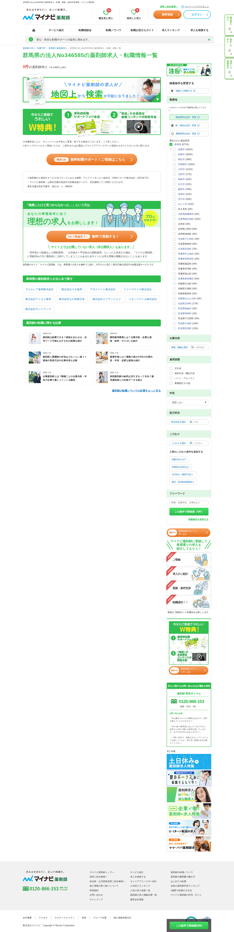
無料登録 (167, 14)
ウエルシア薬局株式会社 (39, 289)
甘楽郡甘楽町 (185, 249)
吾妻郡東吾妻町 (186, 278)
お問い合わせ (96, 895)
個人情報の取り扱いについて (104, 886)
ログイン (197, 14)
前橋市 (181, 149)
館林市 (181, 179)
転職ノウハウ (113, 30)
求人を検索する (199, 30)
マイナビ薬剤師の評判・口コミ (186, 895)
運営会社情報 (137, 899)
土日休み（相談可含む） (183, 474)
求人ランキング (171, 30)
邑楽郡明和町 (185, 313)
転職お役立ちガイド (142, 30)
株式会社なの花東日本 (72, 299)
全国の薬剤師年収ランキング (185, 886)
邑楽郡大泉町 (185, 323)
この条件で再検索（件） (189, 511)
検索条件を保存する (198, 519)
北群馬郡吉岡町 (186, 219)
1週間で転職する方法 (181, 890)
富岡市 (181, 194)
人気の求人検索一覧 (140, 890)
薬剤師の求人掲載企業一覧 (143, 895)
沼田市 (181, 174)
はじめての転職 (178, 881)
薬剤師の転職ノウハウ (182, 872)
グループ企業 (100, 917)
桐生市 (181, 159)
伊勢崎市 (182, 164)
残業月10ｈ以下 (179, 459)
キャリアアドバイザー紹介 (143, 881)
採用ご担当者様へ (169, 6)
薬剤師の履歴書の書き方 (183, 876)
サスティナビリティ (65, 917)
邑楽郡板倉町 (185, 308)
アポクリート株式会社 (103, 289)
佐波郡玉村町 (185, 303)
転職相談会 (85, 30)
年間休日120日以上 (180, 467)
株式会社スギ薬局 (71, 289)
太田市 (181, 169)
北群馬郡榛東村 (186, 214)
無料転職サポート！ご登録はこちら (91, 159)
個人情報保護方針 (122, 917)
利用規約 (94, 890)
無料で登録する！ (93, 236)
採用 (84, 917)
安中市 (181, 199)
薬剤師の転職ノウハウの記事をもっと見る (136, 390)
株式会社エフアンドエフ (107, 299)
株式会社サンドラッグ (38, 309)
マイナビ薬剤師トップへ (102, 872)
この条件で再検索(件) (189, 925)
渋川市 (181, 184)
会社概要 (27, 917)
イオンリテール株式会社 (143, 299)
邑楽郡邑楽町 (185, 328)
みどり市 (182, 204)
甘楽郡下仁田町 (186, 239)
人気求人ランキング (140, 886)
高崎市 (181, 154)
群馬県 (178, 144)
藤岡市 (181, 189)
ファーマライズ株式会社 (138, 289)
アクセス (43, 917)
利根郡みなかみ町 (187, 298)
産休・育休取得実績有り (183, 482)
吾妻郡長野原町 (186, 258)
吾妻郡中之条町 (186, 253)
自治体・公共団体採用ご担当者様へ (107, 881)
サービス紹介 (56, 30)
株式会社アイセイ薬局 (38, 299)
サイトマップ (96, 899)
